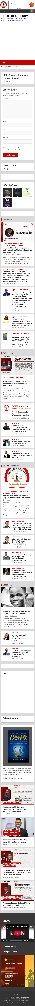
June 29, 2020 (16, 578)
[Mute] (28, 940)
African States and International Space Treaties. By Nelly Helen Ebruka (20, 638)
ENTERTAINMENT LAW (9, 490)
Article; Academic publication (13, 896)
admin (22, 327)
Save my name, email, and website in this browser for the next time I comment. (15, 149)
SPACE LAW (6, 609)
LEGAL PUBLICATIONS (9, 866)
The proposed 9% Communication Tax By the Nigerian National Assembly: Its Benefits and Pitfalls (22, 322)
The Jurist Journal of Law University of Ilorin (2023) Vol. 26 (21, 408)
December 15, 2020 (17, 531)
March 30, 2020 (16, 347)
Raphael (26, 418)
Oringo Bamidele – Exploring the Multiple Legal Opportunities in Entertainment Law (22, 573)
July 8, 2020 (15, 547)
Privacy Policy (8, 1000)
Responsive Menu (32, 11)
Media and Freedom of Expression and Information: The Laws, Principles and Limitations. (17, 250)
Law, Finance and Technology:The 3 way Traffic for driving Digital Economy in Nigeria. (21, 428)
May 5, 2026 (6, 814)
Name (5, 121)
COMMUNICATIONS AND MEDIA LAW (13, 245)
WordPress (23, 1003)
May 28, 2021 (16, 310)
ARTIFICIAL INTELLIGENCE (10, 833)
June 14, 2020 (16, 659)
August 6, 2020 (16, 643)
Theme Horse (25, 1000)
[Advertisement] (17, 41)
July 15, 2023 (7, 254)
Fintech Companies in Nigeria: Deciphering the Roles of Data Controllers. (21, 414)
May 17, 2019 (16, 459)
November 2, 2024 (8, 877)
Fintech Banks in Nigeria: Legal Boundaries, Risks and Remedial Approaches (15, 383)
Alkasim (16, 283)
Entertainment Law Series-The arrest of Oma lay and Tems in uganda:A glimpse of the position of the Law (22, 526)
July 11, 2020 (15, 327)
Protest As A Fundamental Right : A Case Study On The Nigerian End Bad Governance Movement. (17, 872)
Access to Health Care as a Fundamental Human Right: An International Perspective (14, 809)
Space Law (7, 585)
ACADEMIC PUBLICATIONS (10, 830)
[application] (17, 933)
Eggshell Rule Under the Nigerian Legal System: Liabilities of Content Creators (17, 498)
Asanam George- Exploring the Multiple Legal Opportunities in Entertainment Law (21, 557)
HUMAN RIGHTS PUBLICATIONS (12, 802)
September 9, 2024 (8, 907)
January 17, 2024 (8, 388)
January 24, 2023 (8, 283)
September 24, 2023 (18, 418)
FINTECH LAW (7, 379)
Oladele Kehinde (16, 254)
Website (5, 138)
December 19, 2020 (8, 616)
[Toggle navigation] (3, 62)
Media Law (7, 220)
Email (5, 129)
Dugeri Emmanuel (20, 907)
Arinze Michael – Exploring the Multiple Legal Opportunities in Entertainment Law (21, 542)
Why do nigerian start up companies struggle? (21, 442)
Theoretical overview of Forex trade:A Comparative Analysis (22, 455)
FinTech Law (8, 353)
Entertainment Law (11, 466)
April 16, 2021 (16, 445)
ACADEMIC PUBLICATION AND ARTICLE (13, 244)
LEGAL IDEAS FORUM (14, 16)
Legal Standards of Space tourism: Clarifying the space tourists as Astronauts (21, 653)
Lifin (21, 310)
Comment (6, 98)
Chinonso (13, 814)
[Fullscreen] (31, 940)
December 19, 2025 (8, 844)
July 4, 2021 (15, 434)
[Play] (4, 940)
